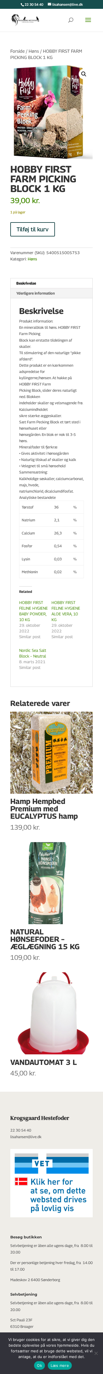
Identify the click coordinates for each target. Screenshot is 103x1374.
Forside (17, 51)
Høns (34, 51)
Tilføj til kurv (33, 229)
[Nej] (96, 1353)
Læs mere (60, 1365)
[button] (84, 74)
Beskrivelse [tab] (26, 283)
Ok (39, 1365)
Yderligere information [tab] (35, 293)
